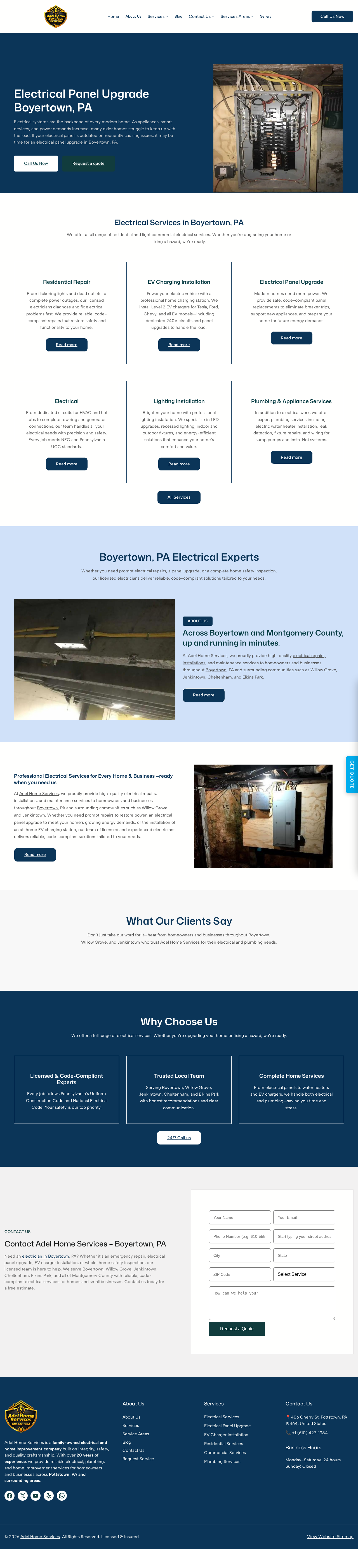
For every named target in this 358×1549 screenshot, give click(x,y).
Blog (127, 1442)
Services (131, 1425)
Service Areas (136, 1433)
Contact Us (133, 1450)
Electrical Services (221, 1416)
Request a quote (88, 163)
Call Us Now (332, 16)
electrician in (35, 1256)
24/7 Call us (179, 1137)
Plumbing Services (222, 1461)
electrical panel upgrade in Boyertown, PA (76, 142)
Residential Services (223, 1443)
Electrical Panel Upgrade (227, 1425)
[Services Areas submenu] (252, 16)
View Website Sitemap (330, 1536)
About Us (131, 1417)
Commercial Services (225, 1452)
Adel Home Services (39, 793)
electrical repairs (150, 571)
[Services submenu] (167, 16)
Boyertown (216, 669)
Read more (66, 344)
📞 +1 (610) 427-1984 (307, 1432)
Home (113, 16)
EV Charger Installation (226, 1434)
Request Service (138, 1458)
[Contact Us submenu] (213, 16)
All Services (179, 497)
